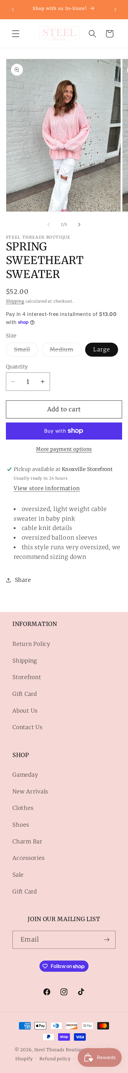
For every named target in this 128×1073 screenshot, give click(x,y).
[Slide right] (79, 224)
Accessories (28, 858)
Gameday (25, 774)
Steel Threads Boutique (60, 1049)
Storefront (26, 677)
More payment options (64, 449)
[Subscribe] (106, 940)
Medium (66, 351)
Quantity (17, 366)
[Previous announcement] (13, 9)
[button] (15, 33)
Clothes (22, 808)
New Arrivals (30, 791)
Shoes (20, 824)
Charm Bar (27, 841)
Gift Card (24, 694)
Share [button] (23, 580)
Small (26, 351)
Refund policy (55, 1059)
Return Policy (31, 644)
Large (101, 349)
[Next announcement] (115, 9)
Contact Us (27, 727)
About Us (25, 710)
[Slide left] (49, 224)
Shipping (15, 301)
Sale (18, 874)
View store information (47, 488)
